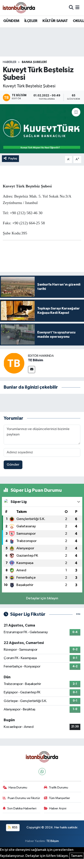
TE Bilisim (35, 360)
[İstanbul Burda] (19, 7)
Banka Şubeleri (34, 62)
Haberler (9, 62)
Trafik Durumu (58, 787)
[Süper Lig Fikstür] (78, 614)
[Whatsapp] (42, 771)
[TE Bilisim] (14, 363)
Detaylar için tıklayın (42, 598)
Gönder (13, 464)
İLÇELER (30, 21)
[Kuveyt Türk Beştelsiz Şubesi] (42, 129)
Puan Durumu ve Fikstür (24, 798)
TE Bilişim (52, 841)
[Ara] (71, 7)
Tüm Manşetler (59, 798)
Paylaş (12, 158)
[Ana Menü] (77, 7)
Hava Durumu (18, 787)
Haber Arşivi (57, 808)
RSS (14, 827)
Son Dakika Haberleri (21, 808)
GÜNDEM (11, 21)
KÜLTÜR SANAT (55, 21)
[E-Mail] (31, 369)
